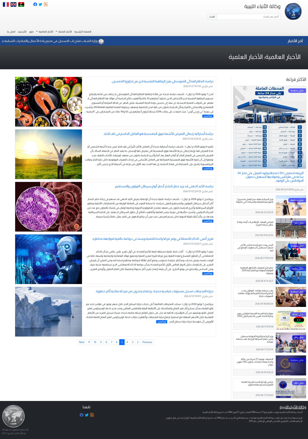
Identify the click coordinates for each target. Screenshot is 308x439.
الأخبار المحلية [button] (65, 31)
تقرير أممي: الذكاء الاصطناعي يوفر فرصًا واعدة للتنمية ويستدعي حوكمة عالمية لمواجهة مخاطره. (152, 238)
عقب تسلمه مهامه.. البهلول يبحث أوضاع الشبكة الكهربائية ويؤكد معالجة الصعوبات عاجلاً (255, 293)
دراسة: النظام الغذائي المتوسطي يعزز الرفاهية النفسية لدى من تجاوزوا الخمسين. (162, 81)
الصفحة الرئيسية (82, 31)
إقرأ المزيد (208, 116)
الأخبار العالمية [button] (45, 31)
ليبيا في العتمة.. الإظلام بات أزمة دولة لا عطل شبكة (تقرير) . (255, 223)
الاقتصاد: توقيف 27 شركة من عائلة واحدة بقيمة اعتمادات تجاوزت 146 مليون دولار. (255, 362)
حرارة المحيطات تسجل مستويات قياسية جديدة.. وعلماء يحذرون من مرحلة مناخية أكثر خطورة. (154, 291)
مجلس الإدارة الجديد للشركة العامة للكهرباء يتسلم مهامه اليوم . (257, 383)
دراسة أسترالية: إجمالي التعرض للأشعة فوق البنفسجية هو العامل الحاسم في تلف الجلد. (158, 134)
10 (95, 342)
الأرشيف (22, 31)
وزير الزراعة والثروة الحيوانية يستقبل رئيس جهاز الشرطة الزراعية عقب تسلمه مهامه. (254, 339)
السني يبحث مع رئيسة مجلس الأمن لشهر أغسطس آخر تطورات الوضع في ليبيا (255, 248)
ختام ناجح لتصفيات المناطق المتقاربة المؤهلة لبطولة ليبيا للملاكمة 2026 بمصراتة (256, 270)
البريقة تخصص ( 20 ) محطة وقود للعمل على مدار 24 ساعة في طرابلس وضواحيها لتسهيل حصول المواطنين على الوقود (271, 176)
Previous (147, 342)
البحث (212, 16)
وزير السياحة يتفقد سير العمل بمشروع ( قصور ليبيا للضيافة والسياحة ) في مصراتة (254, 200)
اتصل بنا (11, 31)
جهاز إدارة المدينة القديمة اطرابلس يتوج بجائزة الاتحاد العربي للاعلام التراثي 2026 (255, 314)
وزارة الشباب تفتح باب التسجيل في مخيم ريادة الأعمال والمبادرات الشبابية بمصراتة (64, 41)
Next (81, 342)
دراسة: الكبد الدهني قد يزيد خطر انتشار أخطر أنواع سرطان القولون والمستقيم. (164, 186)
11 (89, 342)
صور (31, 31)
